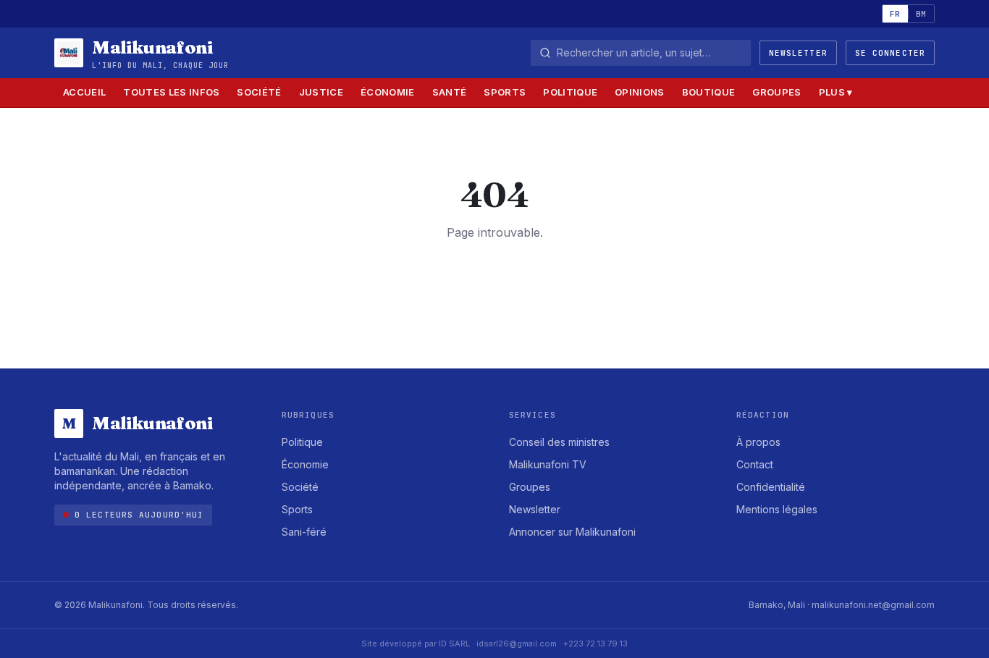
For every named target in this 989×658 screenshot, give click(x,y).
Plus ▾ (836, 92)
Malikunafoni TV (547, 464)
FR (895, 14)
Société (259, 92)
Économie (388, 92)
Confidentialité (770, 487)
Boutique (709, 92)
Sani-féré (304, 532)
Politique (570, 92)
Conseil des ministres (559, 442)
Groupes (776, 92)
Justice (321, 92)
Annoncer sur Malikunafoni (572, 532)
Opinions (640, 92)
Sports (505, 92)
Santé (449, 92)
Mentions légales (776, 509)
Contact (754, 464)
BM (921, 14)
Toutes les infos (171, 92)
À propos (758, 442)
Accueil (84, 92)
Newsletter (798, 53)
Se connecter (890, 53)
